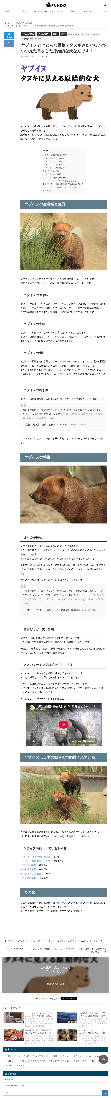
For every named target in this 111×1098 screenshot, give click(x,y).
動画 (10, 1056)
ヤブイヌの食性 (56, 164)
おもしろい (12, 1061)
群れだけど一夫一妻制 (59, 178)
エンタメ (23, 11)
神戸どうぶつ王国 (32, 873)
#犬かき (27, 599)
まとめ (48, 191)
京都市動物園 (30, 869)
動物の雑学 (28, 39)
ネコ (19, 1056)
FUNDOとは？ (11, 1079)
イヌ (77, 1061)
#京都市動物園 (69, 414)
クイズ (67, 1061)
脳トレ (56, 1056)
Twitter (10, 1066)
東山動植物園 (30, 865)
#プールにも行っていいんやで (67, 599)
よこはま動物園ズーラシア (36, 861)
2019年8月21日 (88, 610)
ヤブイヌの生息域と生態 (56, 155)
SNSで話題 (103, 11)
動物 (72, 11)
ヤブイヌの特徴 (52, 171)
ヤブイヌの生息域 (57, 158)
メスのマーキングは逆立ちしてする (65, 181)
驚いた (24, 1061)
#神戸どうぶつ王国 (41, 599)
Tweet (9, 37)
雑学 (7, 11)
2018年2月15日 (78, 424)
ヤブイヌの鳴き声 (57, 168)
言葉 (20, 1066)
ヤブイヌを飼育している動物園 (63, 187)
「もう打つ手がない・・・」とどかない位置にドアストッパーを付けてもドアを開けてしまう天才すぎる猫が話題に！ (56, 950)
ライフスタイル (57, 11)
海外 (28, 1056)
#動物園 (82, 414)
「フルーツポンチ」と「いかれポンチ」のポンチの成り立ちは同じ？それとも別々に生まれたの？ (54, 941)
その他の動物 (28, 34)
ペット (67, 1056)
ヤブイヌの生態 (56, 161)
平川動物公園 (30, 877)
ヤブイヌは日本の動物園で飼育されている (64, 184)
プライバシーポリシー (14, 1085)
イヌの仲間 (75, 34)
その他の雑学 (43, 34)
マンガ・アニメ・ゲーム (40, 11)
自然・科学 (88, 11)
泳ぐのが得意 (55, 174)
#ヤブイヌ (92, 414)
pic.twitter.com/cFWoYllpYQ (40, 418)
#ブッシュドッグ (84, 595)
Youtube (79, 1056)
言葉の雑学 (55, 1061)
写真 (89, 1056)
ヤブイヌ (87, 34)
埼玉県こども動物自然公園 (36, 857)
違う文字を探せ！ (41, 1056)
